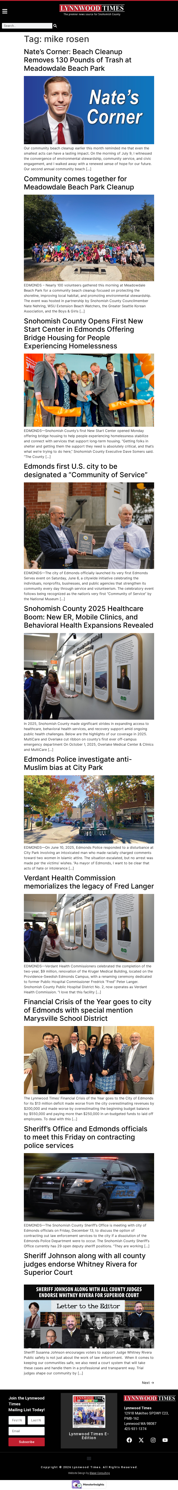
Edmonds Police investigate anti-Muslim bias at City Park (78, 763)
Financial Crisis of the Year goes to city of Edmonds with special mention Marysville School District (88, 1010)
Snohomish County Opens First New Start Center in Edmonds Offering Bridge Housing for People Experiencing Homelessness (83, 333)
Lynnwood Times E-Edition (89, 1436)
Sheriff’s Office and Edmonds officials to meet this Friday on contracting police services (85, 1137)
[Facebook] (129, 1440)
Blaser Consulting (100, 1473)
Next (148, 1382)
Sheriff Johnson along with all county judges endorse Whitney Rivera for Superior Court (85, 1264)
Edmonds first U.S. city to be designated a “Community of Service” (86, 470)
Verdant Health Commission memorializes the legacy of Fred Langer (89, 882)
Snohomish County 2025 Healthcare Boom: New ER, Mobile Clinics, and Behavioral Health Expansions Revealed (88, 616)
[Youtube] (165, 1440)
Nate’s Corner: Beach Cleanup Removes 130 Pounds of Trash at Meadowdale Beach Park (78, 60)
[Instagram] (153, 1440)
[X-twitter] (141, 1440)
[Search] (55, 26)
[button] (89, 1458)
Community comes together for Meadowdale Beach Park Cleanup (79, 183)
